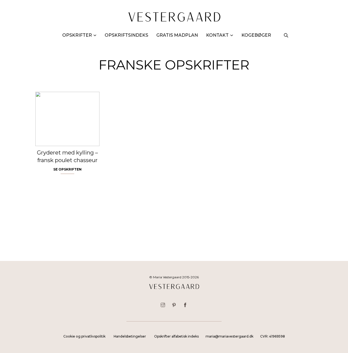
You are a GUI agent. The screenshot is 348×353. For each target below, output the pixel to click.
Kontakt (217, 35)
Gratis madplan (177, 35)
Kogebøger (256, 35)
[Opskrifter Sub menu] (95, 35)
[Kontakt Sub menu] (231, 35)
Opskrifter (77, 35)
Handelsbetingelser (130, 336)
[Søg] (286, 35)
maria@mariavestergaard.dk (229, 336)
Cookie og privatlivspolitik (84, 336)
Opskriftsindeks (126, 35)
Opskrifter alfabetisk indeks (176, 336)
